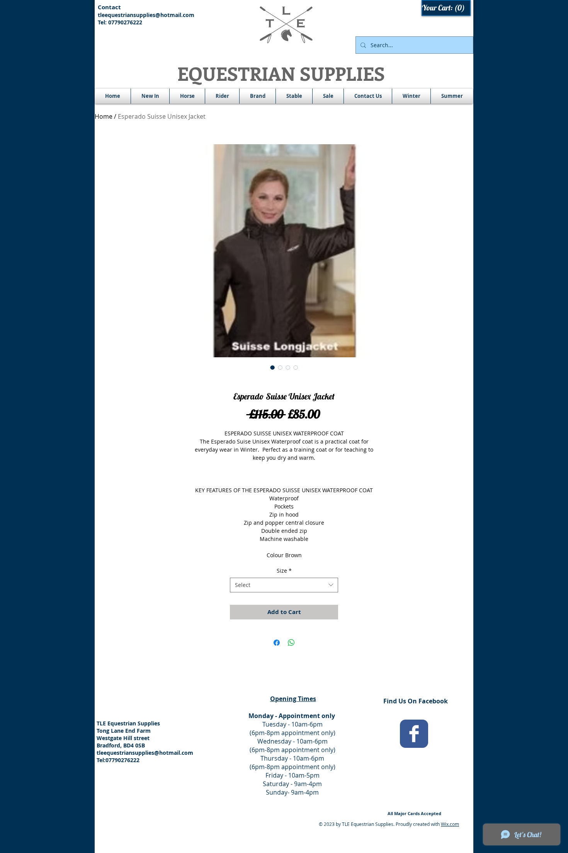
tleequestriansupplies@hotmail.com (146, 15)
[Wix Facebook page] (414, 734)
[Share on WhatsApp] (291, 642)
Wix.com (450, 824)
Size (284, 570)
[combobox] (284, 585)
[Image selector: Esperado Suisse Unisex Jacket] (272, 367)
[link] (446, 7)
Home (103, 116)
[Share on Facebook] (276, 642)
